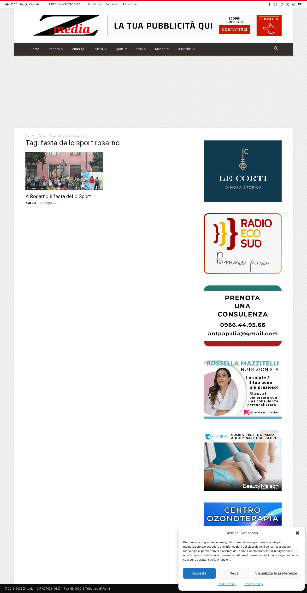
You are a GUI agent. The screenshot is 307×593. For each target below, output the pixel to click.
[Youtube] (299, 4)
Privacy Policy (253, 584)
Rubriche (184, 49)
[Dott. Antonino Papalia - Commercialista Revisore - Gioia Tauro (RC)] (243, 315)
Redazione (130, 4)
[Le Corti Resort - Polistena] (243, 171)
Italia (139, 49)
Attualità (78, 49)
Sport (119, 49)
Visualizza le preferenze (276, 573)
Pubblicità (94, 4)
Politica (98, 49)
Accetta (199, 573)
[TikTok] (281, 4)
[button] (297, 533)
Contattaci (112, 4)
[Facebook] (269, 4)
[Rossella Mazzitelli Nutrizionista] (243, 388)
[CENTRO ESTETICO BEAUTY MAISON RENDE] (243, 460)
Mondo (160, 49)
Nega (234, 573)
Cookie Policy (227, 584)
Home (34, 49)
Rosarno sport (36, 188)
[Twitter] (287, 4)
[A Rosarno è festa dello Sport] (64, 171)
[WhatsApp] (293, 4)
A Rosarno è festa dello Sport (58, 196)
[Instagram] (275, 4)
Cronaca (53, 49)
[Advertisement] (153, 92)
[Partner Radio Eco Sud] (243, 243)
